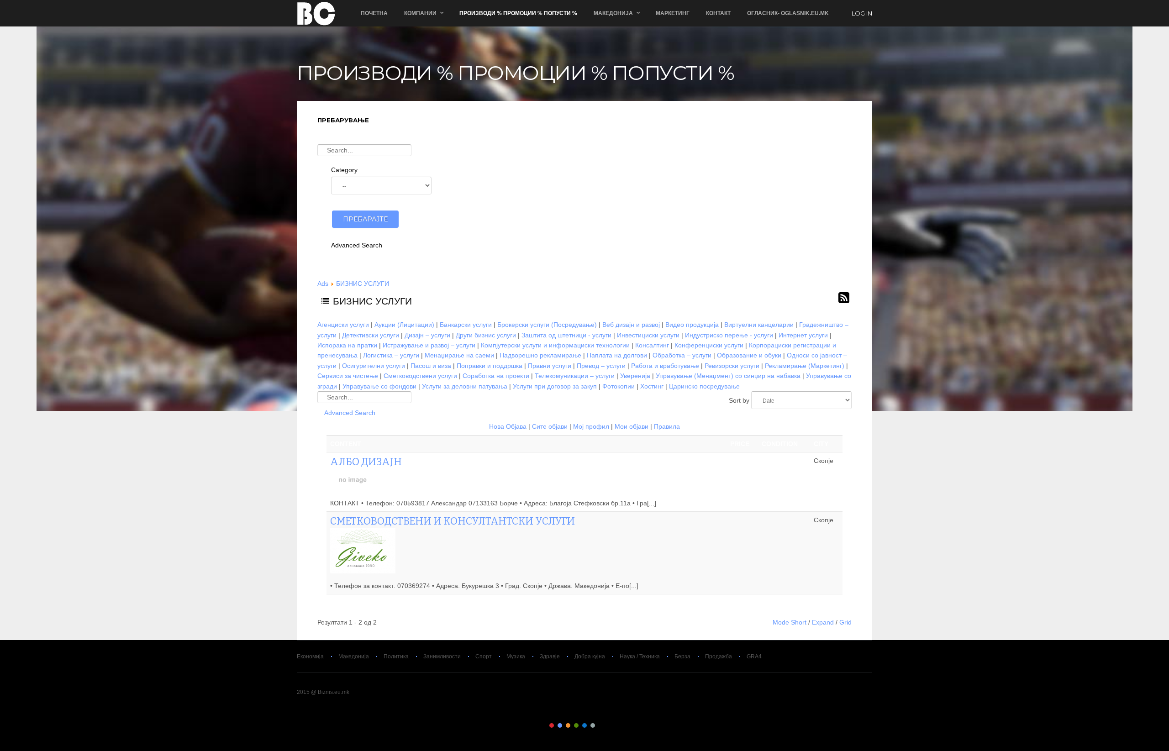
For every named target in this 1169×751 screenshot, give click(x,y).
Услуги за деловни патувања (464, 386)
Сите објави (550, 426)
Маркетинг (673, 13)
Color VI (592, 725)
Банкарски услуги (466, 324)
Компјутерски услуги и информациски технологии (555, 345)
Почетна (374, 13)
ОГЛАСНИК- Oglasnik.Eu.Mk (788, 13)
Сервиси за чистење (347, 375)
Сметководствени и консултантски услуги (452, 521)
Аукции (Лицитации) (404, 324)
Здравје (550, 656)
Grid (845, 622)
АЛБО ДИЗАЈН (366, 462)
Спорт (483, 656)
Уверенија (635, 375)
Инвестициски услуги (648, 335)
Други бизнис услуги (486, 335)
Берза (682, 656)
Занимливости (442, 656)
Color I (551, 725)
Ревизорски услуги (732, 365)
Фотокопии (618, 386)
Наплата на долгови (617, 355)
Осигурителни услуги (373, 365)
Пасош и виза (431, 365)
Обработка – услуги (682, 355)
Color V (584, 725)
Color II (560, 725)
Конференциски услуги (708, 345)
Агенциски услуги (343, 324)
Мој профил (591, 426)
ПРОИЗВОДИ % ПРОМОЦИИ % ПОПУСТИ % (518, 13)
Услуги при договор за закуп (555, 386)
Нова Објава (508, 426)
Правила (667, 426)
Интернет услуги (803, 335)
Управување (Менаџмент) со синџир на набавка (728, 375)
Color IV (576, 725)
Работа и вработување (665, 365)
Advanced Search (356, 245)
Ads (322, 283)
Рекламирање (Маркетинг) (804, 365)
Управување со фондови (379, 386)
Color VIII (609, 725)
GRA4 (754, 656)
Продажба (718, 656)
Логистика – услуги (391, 355)
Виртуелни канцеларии (759, 324)
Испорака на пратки (347, 345)
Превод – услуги (601, 365)
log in (862, 13)
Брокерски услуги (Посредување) (547, 324)
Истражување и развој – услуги (429, 345)
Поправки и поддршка (489, 365)
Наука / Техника (640, 656)
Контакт (718, 13)
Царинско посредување (704, 386)
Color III (568, 725)
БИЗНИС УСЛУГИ (362, 283)
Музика (515, 656)
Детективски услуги (370, 335)
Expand (823, 622)
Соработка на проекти (496, 375)
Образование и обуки (749, 355)
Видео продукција (692, 324)
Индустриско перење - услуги (729, 335)
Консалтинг (652, 345)
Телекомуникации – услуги (575, 375)
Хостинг (651, 386)
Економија (310, 656)
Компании (420, 13)
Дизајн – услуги (427, 335)
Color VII (601, 725)
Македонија (353, 656)
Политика (396, 656)
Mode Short (789, 622)
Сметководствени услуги (420, 375)
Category (344, 169)
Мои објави (631, 426)
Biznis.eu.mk (316, 13)
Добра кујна (589, 656)
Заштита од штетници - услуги (566, 335)
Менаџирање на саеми (459, 355)
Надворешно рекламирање (540, 355)
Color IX (617, 725)
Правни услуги (549, 365)
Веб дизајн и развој (631, 324)
